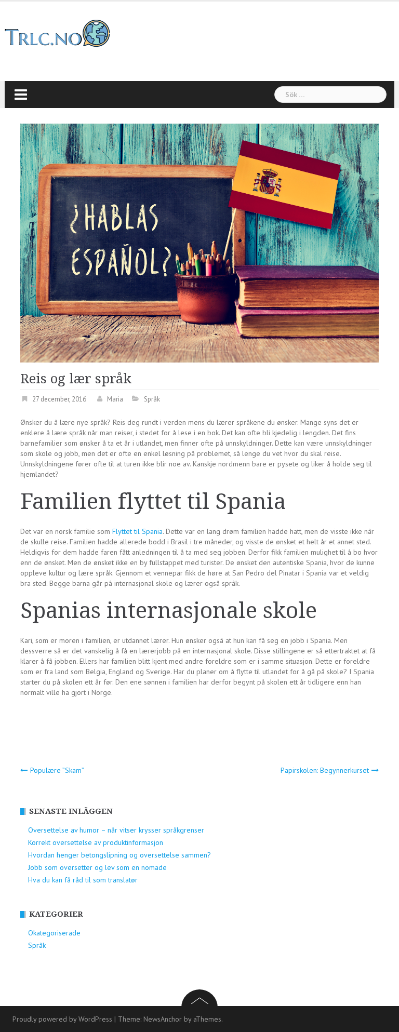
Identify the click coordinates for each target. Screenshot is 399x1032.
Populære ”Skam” (57, 770)
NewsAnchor (162, 1019)
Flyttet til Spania (137, 531)
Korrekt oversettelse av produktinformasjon (95, 842)
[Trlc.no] (58, 32)
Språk (152, 399)
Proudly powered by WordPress (62, 1019)
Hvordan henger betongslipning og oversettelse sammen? (119, 855)
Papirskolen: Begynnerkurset (325, 770)
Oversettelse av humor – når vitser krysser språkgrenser (116, 830)
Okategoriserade (54, 932)
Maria (115, 399)
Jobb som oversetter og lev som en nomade (97, 867)
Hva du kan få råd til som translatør (83, 879)
